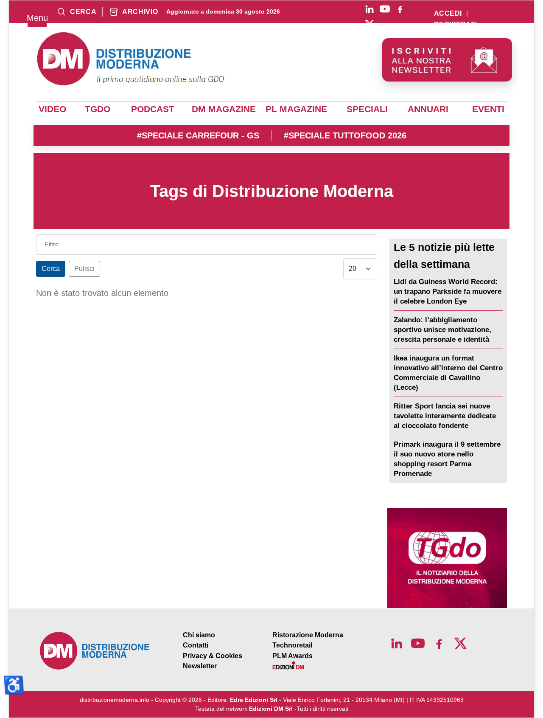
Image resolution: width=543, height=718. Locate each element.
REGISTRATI (455, 24)
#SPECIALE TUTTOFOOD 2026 (345, 135)
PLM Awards (292, 655)
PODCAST (152, 109)
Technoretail (292, 645)
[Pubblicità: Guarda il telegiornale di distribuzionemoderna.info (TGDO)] (447, 558)
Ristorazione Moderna (307, 635)
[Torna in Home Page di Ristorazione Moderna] (95, 651)
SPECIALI (367, 109)
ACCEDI (448, 13)
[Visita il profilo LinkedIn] (369, 9)
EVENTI (488, 109)
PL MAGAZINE (296, 109)
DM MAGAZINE (224, 109)
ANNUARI (428, 109)
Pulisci (84, 268)
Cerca (51, 268)
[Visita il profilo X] (369, 24)
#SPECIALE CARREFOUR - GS (198, 135)
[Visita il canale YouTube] (385, 9)
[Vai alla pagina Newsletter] (447, 60)
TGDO (97, 109)
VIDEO (52, 109)
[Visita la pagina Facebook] (400, 9)
